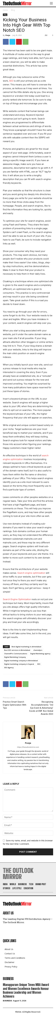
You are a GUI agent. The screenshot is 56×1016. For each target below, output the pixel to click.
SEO (11, 80)
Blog (13, 10)
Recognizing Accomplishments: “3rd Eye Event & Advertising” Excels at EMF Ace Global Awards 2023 (41, 708)
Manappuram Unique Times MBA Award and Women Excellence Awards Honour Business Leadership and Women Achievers (26, 990)
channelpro (37, 650)
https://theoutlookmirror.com (28, 747)
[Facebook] (6, 42)
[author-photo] (28, 739)
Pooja (7, 35)
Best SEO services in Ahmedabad (17, 650)
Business (7, 1001)
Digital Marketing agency (40, 653)
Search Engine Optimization (17, 599)
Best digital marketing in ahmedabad (26, 647)
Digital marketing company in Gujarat (19, 664)
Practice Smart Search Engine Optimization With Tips (14, 705)
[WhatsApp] (25, 42)
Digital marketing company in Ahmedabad (21, 660)
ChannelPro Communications (15, 653)
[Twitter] (12, 42)
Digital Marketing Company (15, 657)
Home (5, 10)
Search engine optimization (31, 572)
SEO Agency (9, 667)
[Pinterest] (19, 42)
